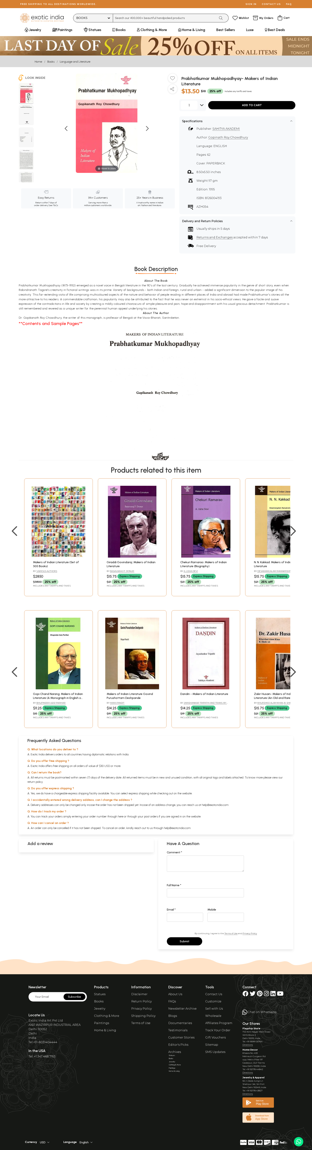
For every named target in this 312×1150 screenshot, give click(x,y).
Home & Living (105, 1030)
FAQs (172, 1001)
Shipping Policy (143, 1016)
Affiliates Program (218, 1023)
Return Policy (141, 1001)
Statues (99, 994)
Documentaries (180, 1023)
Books (51, 61)
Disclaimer (139, 994)
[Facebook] (245, 994)
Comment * (174, 852)
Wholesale (213, 1016)
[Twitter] (252, 994)
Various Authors (46, 571)
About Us (175, 994)
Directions (247, 1044)
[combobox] (164, 18)
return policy (35, 782)
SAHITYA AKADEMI (226, 128)
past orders (151, 816)
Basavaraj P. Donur (122, 571)
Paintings (101, 1023)
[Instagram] (266, 994)
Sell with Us (214, 1008)
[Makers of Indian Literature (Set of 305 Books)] (58, 556)
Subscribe (74, 996)
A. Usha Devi (191, 571)
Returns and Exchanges (214, 237)
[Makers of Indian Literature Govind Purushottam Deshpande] (132, 688)
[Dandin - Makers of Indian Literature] (206, 688)
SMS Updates (215, 1052)
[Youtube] (280, 994)
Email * (171, 909)
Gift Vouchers (215, 1037)
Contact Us (213, 994)
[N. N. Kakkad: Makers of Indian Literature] (279, 556)
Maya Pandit (117, 702)
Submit (184, 941)
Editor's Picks (178, 1044)
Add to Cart (252, 105)
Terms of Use (230, 933)
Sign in (251, 4)
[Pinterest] (260, 994)
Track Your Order (217, 1030)
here (120, 816)
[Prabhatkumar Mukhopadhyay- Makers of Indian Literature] (26, 93)
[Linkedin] (273, 994)
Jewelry (99, 1008)
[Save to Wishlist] (172, 79)
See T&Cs (53, 205)
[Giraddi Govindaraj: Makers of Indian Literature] (132, 556)
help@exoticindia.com (215, 805)
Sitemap (211, 1044)
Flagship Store (251, 1028)
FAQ (289, 4)
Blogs (172, 1016)
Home (38, 61)
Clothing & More (106, 1016)
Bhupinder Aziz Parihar (51, 702)
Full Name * (174, 885)
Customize (213, 1001)
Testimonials (177, 1030)
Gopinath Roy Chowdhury (228, 137)
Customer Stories (181, 1037)
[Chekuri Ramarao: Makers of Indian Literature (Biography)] (206, 556)
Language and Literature (75, 61)
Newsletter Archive (182, 1008)
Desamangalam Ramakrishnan (275, 571)
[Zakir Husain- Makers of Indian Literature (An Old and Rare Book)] (279, 688)
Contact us (271, 4)
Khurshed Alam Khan (270, 702)
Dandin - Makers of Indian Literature (204, 694)
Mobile (211, 909)
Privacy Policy (250, 933)
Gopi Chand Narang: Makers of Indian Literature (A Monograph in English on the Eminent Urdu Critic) (58, 698)
